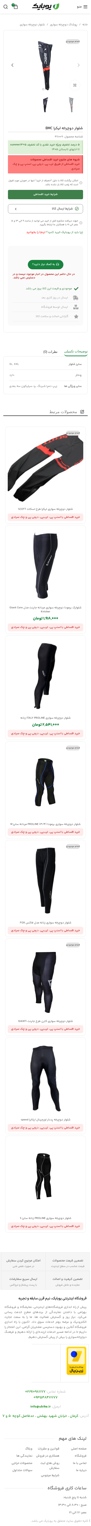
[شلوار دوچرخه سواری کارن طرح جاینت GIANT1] (45, 979)
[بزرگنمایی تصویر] (75, 85)
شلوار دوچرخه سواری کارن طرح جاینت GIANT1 (45, 1021)
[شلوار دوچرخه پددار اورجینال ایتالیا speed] (45, 1078)
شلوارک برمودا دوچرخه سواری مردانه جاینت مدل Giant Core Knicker (45, 609)
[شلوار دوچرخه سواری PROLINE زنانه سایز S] (45, 1176)
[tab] (76, 351)
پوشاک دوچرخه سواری (63, 24)
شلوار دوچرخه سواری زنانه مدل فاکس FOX (45, 923)
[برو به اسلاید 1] (48, 89)
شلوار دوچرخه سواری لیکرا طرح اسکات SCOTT (45, 509)
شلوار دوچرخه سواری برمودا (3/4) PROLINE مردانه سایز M (45, 824)
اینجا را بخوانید (36, 232)
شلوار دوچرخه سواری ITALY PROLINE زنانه (45, 718)
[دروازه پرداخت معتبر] (76, 1361)
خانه (85, 24)
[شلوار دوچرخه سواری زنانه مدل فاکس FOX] (45, 880)
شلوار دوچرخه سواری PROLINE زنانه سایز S (45, 1218)
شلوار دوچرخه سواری (32, 24)
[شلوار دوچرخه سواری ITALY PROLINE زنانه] (45, 676)
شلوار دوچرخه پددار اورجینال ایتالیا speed (45, 1120)
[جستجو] (5, 6)
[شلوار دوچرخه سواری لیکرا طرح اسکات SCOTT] (45, 467)
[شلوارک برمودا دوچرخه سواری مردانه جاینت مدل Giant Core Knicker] (45, 566)
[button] (78, 65)
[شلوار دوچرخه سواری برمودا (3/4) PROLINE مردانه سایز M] (45, 782)
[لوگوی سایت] (45, 6)
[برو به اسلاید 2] (43, 89)
